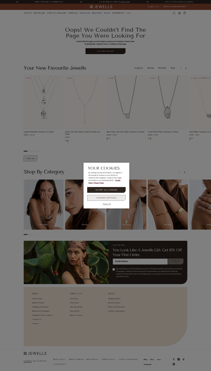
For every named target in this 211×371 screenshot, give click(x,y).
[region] (106, 185)
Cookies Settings (106, 198)
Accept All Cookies (106, 190)
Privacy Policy (99, 183)
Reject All (107, 204)
